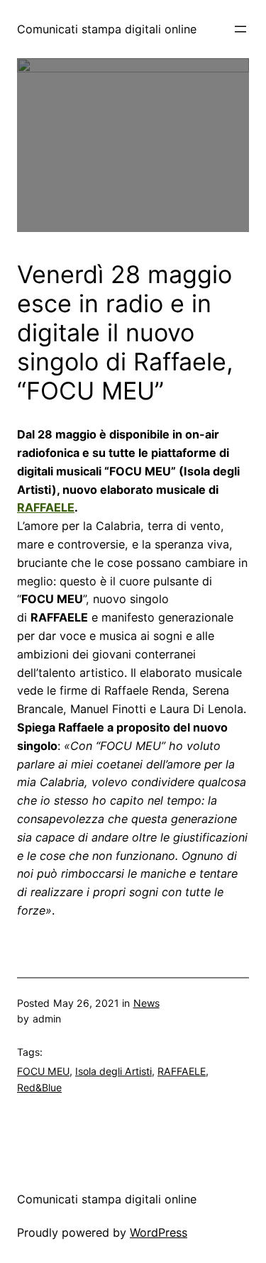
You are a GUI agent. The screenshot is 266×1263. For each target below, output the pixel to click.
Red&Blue (39, 1087)
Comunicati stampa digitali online (106, 29)
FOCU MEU (43, 1071)
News (146, 1003)
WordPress (158, 1232)
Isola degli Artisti (113, 1071)
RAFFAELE (45, 507)
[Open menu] (240, 29)
